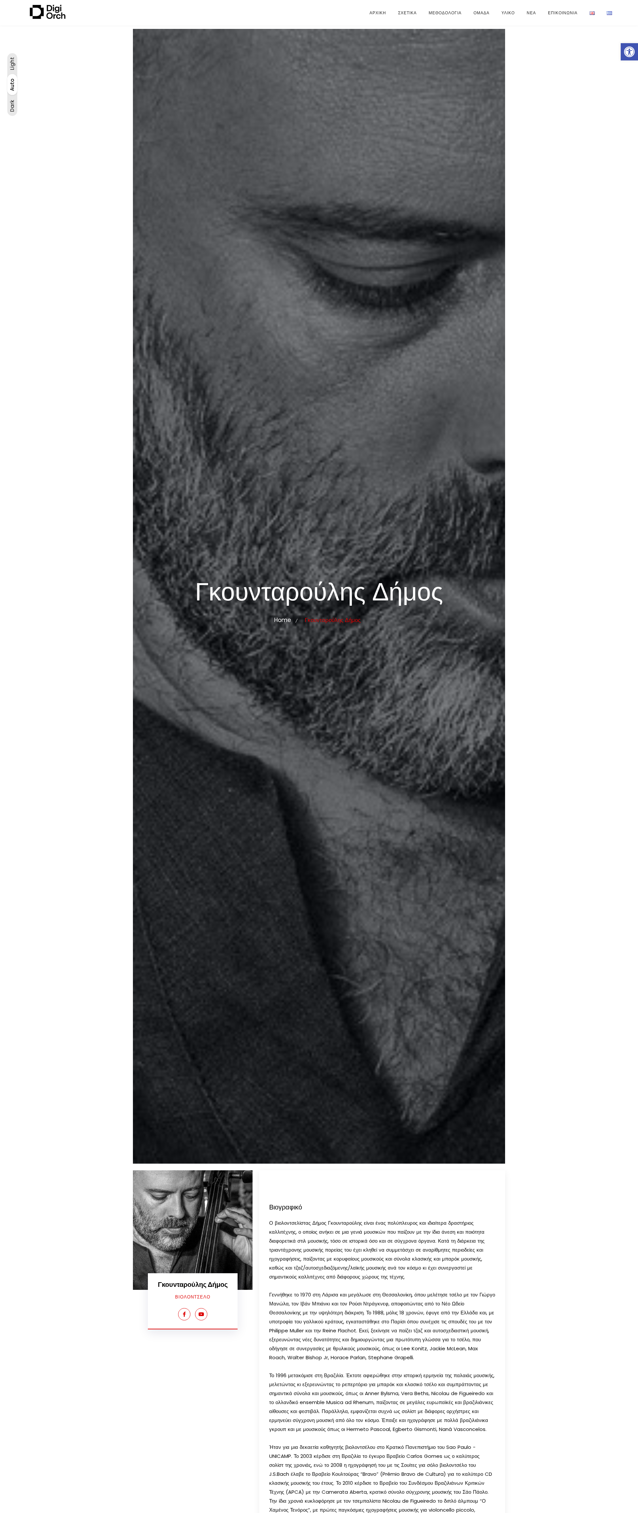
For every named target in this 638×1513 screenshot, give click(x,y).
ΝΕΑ (531, 13)
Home (282, 620)
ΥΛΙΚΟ (508, 13)
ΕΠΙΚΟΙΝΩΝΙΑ (563, 13)
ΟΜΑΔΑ (481, 13)
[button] (629, 51)
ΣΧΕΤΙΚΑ (407, 13)
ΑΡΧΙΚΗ (378, 13)
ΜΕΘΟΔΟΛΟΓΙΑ (445, 13)
